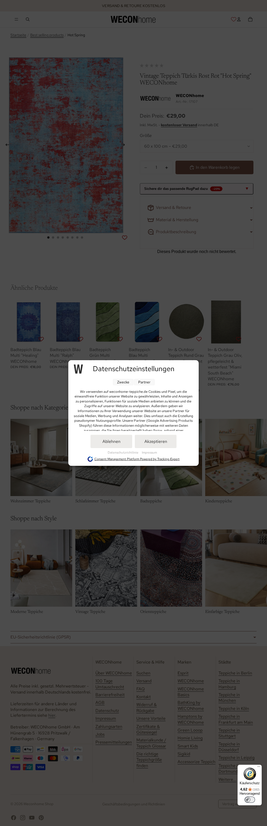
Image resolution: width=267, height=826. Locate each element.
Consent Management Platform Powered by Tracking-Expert (137, 459)
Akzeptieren (155, 441)
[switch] (250, 800)
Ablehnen (111, 441)
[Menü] (259, 768)
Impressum (149, 452)
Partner (144, 382)
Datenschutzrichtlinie (123, 452)
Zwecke (123, 382)
